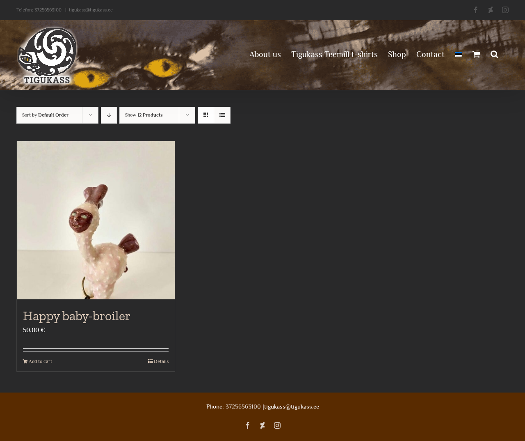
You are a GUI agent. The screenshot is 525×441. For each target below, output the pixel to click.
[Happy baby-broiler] (96, 220)
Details (161, 361)
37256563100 (48, 10)
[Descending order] (109, 115)
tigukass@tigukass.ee (91, 10)
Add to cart (40, 361)
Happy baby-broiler (76, 316)
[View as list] (222, 115)
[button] (494, 53)
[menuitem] (458, 53)
